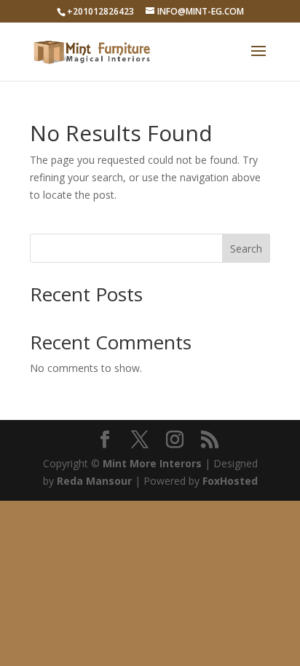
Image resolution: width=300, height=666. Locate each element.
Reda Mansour (94, 481)
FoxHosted (230, 481)
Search (246, 248)
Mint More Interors (152, 463)
